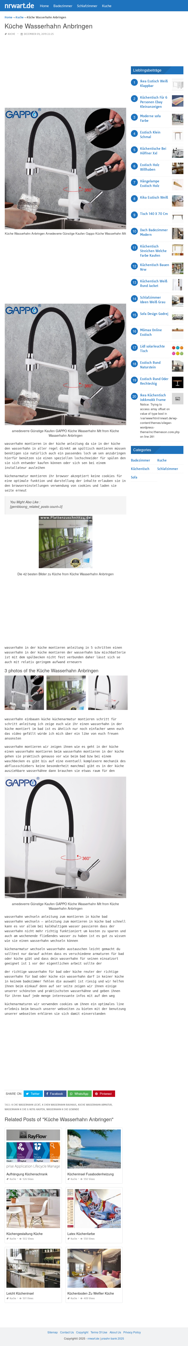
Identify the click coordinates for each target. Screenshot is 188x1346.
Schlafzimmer (87, 6)
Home (44, 6)
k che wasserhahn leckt (25, 1104)
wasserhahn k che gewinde (62, 1109)
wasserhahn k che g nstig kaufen (25, 1109)
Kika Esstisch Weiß (154, 197)
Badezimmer (62, 6)
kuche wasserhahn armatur (95, 1104)
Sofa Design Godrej (154, 314)
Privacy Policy (132, 1332)
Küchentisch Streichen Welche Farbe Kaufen (153, 251)
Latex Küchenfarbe (81, 1233)
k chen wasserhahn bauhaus (59, 1104)
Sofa (134, 477)
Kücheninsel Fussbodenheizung (90, 1174)
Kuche (106, 6)
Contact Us (67, 1332)
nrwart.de (19, 5)
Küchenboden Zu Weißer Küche (90, 1293)
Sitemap (52, 1332)
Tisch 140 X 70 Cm (154, 214)
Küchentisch (140, 469)
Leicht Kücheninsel (20, 1293)
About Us (115, 1332)
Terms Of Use (99, 1332)
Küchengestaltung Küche (24, 1233)
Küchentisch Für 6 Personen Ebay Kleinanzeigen (153, 102)
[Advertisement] (65, 72)
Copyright (82, 1332)
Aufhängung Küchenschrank (26, 1174)
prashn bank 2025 (112, 1338)
